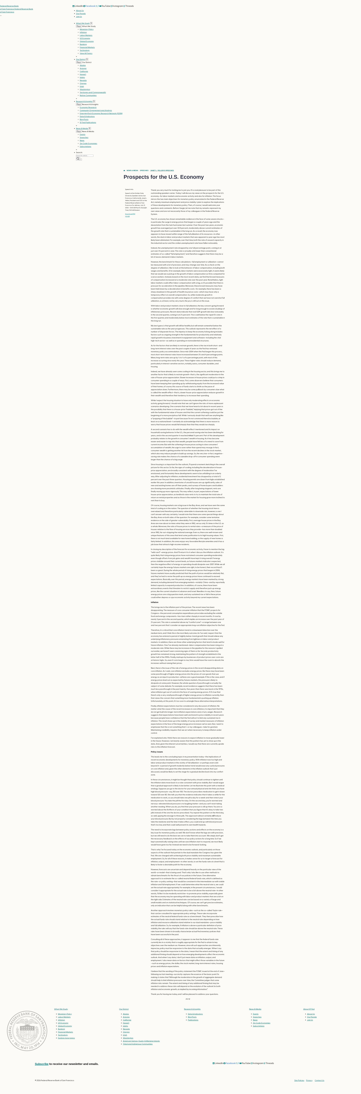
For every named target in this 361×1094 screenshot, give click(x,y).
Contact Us (319, 1080)
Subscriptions (258, 1026)
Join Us (79, 16)
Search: (79, 152)
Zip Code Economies (88, 143)
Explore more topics (66, 1038)
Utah (82, 86)
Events (82, 134)
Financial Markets (87, 47)
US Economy (85, 38)
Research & (192, 1009)
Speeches (84, 137)
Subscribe (42, 1063)
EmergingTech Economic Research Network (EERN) (101, 113)
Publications (193, 1020)
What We (61, 1009)
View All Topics (86, 53)
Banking (83, 44)
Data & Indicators (87, 116)
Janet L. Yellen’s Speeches (162, 170)
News (82, 140)
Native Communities (88, 95)
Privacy (309, 1080)
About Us (80, 10)
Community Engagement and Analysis (96, 110)
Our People (81, 13)
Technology (85, 50)
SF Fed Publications (88, 122)
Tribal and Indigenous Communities (138, 1044)
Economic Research (88, 107)
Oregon (83, 83)
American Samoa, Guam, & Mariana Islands (141, 1041)
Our (124, 1009)
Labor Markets (86, 35)
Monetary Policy (87, 29)
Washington (85, 89)
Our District (80, 59)
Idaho (82, 77)
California (84, 71)
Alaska (83, 65)
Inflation (83, 32)
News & (255, 1009)
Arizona (83, 68)
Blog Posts (84, 119)
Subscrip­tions (85, 146)
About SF (309, 1009)
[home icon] (124, 170)
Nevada (83, 80)
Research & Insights (84, 101)
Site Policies (299, 1080)
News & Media (82, 128)
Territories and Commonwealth (93, 92)
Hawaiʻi (83, 74)
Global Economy (87, 41)
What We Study (83, 23)
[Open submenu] (91, 23)
